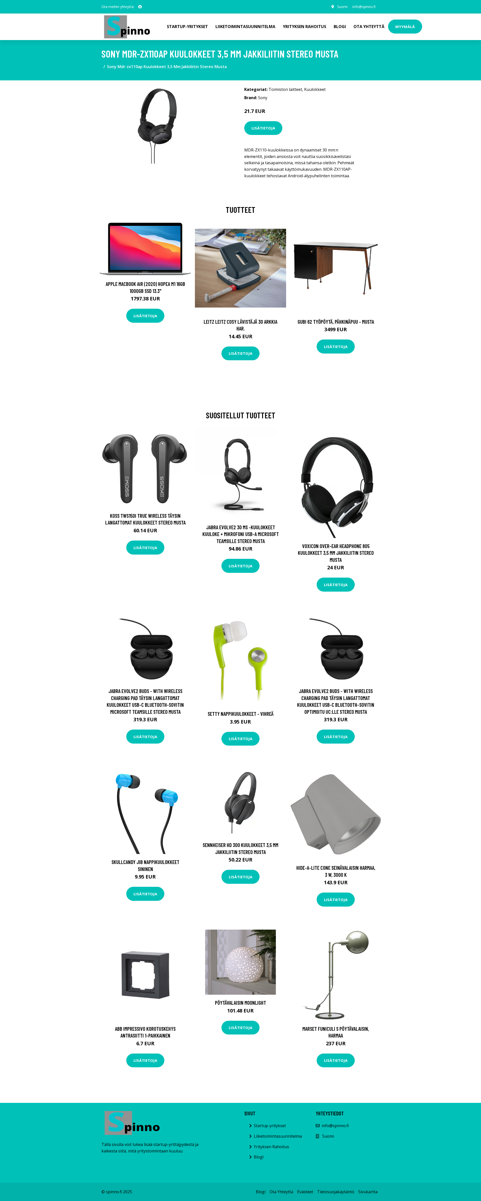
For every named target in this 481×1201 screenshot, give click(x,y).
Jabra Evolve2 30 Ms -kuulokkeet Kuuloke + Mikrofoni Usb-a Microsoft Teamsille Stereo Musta (240, 534)
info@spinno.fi (364, 6)
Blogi (340, 26)
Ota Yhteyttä (368, 26)
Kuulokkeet (315, 89)
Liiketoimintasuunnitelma (245, 26)
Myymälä (405, 26)
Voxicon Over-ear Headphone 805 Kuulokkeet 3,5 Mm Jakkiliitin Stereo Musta (336, 553)
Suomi (342, 6)
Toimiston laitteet (285, 89)
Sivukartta (368, 1191)
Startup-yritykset (187, 26)
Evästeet (305, 1191)
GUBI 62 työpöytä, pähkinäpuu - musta (336, 321)
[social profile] (140, 7)
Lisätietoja (263, 127)
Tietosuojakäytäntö (335, 1191)
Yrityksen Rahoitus (304, 26)
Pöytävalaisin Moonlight (240, 1002)
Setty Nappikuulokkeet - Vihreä (241, 714)
